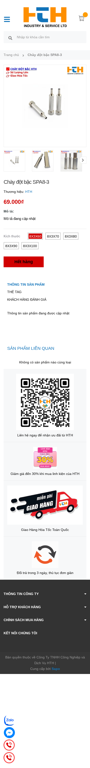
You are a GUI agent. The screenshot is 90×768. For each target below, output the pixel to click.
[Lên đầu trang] (82, 745)
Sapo (56, 669)
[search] (10, 38)
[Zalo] (9, 720)
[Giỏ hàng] (81, 19)
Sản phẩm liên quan (30, 348)
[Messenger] (9, 732)
